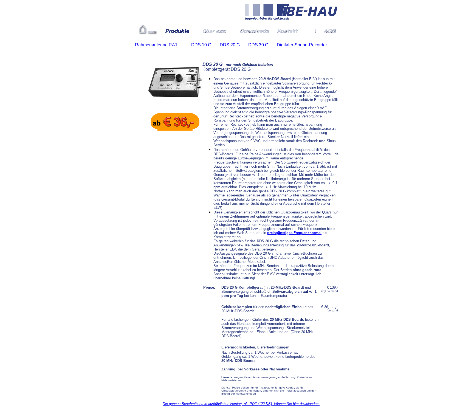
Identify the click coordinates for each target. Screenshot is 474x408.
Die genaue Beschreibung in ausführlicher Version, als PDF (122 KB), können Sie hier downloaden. (241, 404)
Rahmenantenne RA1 (156, 45)
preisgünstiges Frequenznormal (294, 233)
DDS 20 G (230, 45)
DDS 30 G (258, 45)
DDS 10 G (201, 45)
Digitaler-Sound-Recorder (302, 45)
